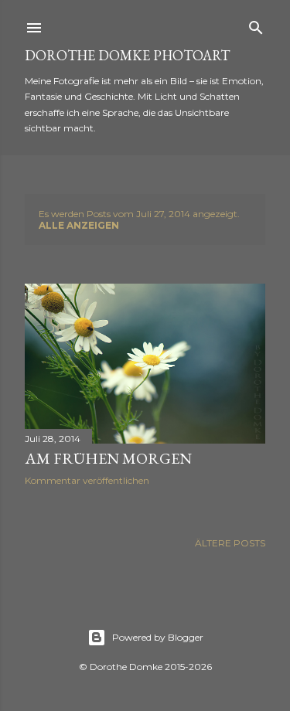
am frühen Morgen (108, 458)
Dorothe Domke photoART (127, 55)
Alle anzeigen (79, 225)
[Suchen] (256, 24)
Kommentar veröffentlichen (87, 480)
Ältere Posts (230, 543)
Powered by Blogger (157, 637)
